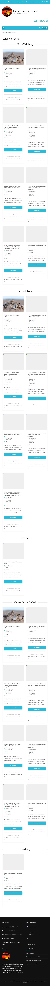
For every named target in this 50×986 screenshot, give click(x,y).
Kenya (7, 72)
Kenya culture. (31, 944)
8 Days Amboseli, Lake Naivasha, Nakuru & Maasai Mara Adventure (37, 187)
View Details (13, 91)
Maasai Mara (31, 74)
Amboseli (7, 131)
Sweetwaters (32, 136)
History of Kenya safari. (32, 964)
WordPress (25, 982)
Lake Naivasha (32, 73)
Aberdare (31, 72)
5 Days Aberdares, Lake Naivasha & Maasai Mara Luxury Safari (13, 186)
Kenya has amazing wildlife (33, 957)
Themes (43, 981)
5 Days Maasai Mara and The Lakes (12, 69)
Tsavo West (8, 135)
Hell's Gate (31, 249)
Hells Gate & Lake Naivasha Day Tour (37, 246)
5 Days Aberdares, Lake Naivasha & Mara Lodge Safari (37, 69)
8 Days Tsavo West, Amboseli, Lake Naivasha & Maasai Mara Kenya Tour (12, 127)
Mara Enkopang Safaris (25, 11)
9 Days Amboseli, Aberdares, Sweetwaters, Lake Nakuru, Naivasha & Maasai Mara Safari (12, 246)
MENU (43, 27)
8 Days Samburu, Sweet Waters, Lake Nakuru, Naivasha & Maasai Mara (37, 127)
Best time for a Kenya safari (33, 960)
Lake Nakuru (31, 194)
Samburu (33, 135)
